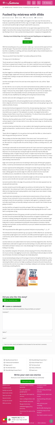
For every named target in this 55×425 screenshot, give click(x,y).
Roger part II (9, 365)
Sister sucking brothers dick (27, 399)
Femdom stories (17, 7)
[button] (15, 419)
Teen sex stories (7, 395)
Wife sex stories (7, 403)
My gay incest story (25, 404)
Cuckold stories (7, 388)
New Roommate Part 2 (12, 360)
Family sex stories (7, 390)
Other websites (41, 423)
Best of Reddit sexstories (26, 401)
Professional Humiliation (12, 362)
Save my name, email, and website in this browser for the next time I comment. (25, 344)
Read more (34, 370)
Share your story (26, 381)
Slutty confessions (36, 367)
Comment (6, 312)
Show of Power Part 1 (37, 362)
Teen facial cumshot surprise (44, 415)
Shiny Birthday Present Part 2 (13, 370)
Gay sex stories (7, 398)
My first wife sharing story (44, 408)
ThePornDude (30, 423)
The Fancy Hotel (35, 365)
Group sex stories (7, 400)
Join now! (26, 42)
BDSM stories (8, 7)
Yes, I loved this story (11, 300)
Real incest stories (7, 393)
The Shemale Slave (11, 367)
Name (5, 332)
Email (4, 338)
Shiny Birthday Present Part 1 (39, 360)
